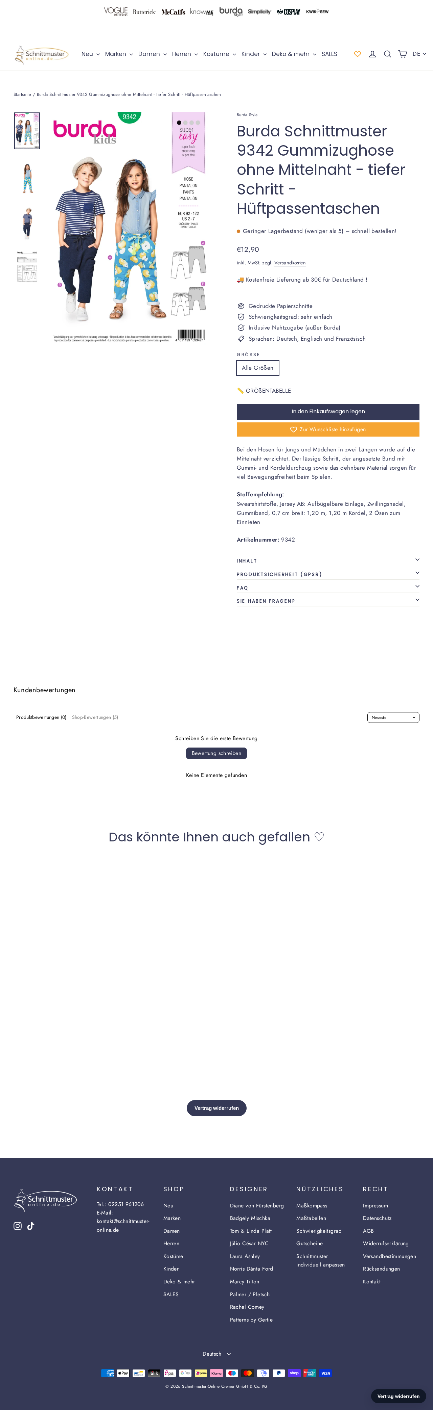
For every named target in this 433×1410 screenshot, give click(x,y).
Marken (116, 54)
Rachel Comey (247, 1307)
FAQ (243, 588)
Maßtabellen (311, 1218)
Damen (150, 54)
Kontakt (372, 1281)
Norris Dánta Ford (251, 1269)
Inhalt (247, 561)
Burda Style (247, 115)
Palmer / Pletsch (250, 1294)
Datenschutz (377, 1218)
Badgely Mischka (250, 1218)
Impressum (375, 1205)
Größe (248, 355)
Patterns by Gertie (251, 1320)
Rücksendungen (381, 1269)
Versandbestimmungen (389, 1256)
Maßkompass (311, 1205)
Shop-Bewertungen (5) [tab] (95, 717)
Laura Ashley (245, 1256)
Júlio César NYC (249, 1243)
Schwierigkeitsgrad (319, 1231)
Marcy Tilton (244, 1281)
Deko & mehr (291, 54)
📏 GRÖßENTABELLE (264, 391)
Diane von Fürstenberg (257, 1205)
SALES (329, 54)
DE (416, 54)
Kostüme (217, 54)
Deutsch (212, 1354)
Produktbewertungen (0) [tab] (41, 717)
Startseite (22, 94)
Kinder (251, 54)
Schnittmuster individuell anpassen (320, 1260)
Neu (88, 54)
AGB (368, 1231)
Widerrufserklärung (386, 1243)
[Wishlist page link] (357, 54)
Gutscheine (309, 1243)
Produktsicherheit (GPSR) (279, 574)
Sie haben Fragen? (266, 601)
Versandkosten (290, 262)
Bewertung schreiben (217, 753)
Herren (182, 54)
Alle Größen (258, 368)
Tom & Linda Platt (251, 1231)
